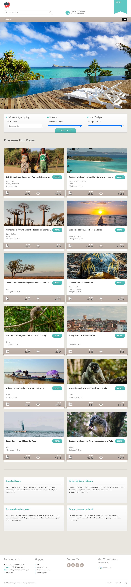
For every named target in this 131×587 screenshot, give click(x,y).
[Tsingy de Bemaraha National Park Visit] (34, 371)
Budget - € (94, 122)
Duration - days (55, 122)
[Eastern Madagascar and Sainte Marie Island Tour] (97, 160)
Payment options (43, 570)
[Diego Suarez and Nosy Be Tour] (34, 424)
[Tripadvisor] (73, 565)
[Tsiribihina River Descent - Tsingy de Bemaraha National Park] (34, 160)
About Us (108, 583)
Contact (118, 583)
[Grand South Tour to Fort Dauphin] (97, 213)
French (118, 2)
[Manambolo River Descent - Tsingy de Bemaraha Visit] (34, 213)
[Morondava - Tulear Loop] (97, 266)
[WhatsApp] (77, 565)
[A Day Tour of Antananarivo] (97, 319)
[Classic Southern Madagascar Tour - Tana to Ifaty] (34, 266)
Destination (12, 122)
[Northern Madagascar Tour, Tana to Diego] (34, 319)
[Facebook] (69, 565)
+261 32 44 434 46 (77, 13)
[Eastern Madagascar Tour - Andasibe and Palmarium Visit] (97, 424)
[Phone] (82, 565)
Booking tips (42, 572)
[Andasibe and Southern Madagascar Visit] (97, 371)
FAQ (38, 564)
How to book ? (42, 567)
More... (57, 177)
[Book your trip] (65, 5)
